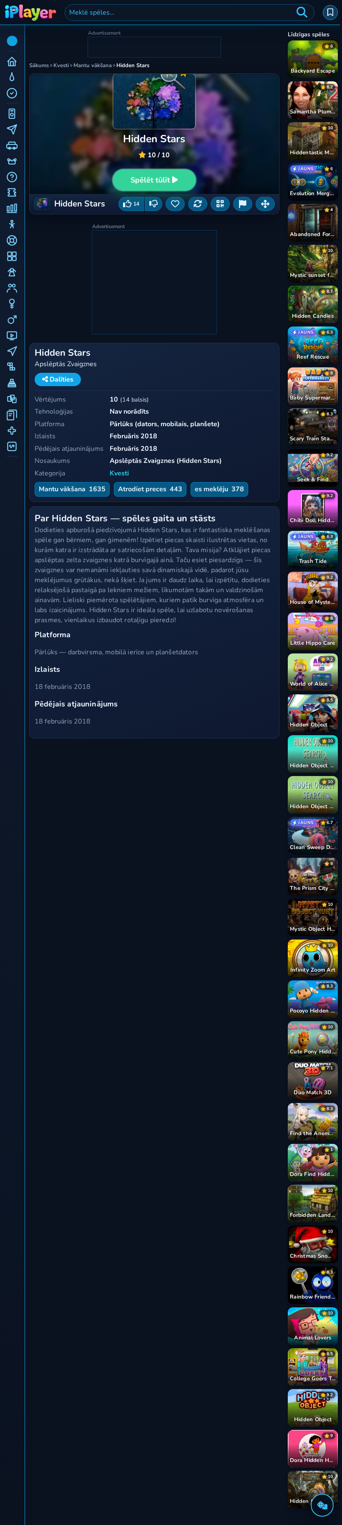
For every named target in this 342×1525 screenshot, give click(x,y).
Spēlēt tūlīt (150, 180)
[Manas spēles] (330, 12)
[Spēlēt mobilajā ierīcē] (220, 204)
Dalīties (60, 379)
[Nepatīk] (153, 204)
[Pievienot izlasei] (175, 204)
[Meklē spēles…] (301, 12)
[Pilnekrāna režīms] (265, 204)
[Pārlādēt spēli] (197, 204)
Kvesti (119, 473)
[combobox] (189, 12)
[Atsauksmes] (242, 204)
